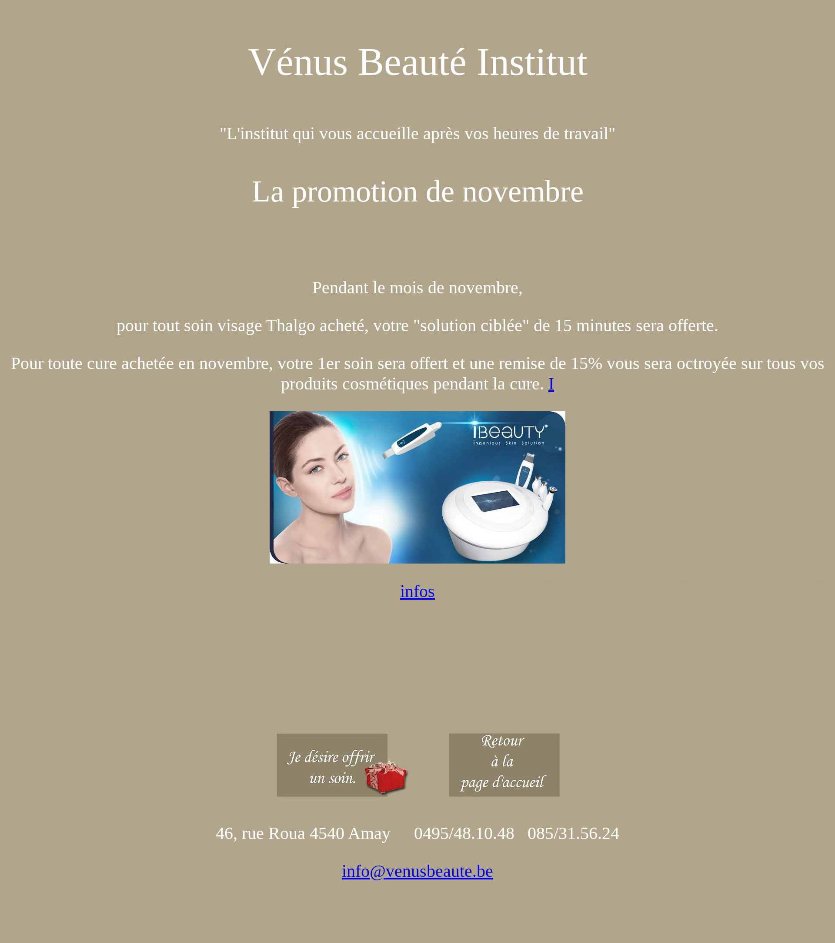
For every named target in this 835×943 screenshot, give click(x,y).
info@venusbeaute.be (417, 871)
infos (417, 591)
